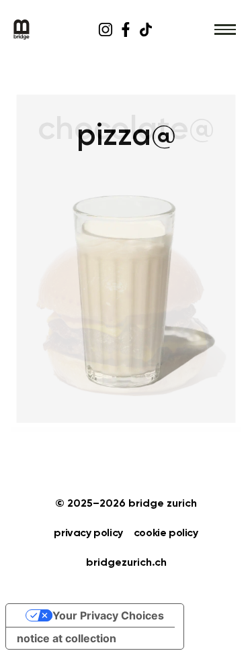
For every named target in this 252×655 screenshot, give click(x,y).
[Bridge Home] (49, 29)
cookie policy (166, 533)
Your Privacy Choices (108, 615)
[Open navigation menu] (225, 29)
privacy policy (88, 533)
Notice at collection (66, 638)
